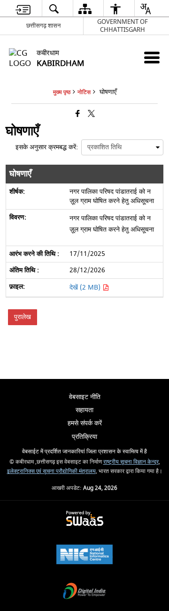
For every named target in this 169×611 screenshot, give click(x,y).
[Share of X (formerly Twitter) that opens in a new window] (91, 114)
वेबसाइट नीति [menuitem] (84, 397)
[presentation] (122, 147)
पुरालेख (22, 317)
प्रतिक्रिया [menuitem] (84, 437)
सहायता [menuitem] (84, 410)
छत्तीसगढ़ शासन (43, 25)
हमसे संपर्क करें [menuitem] (85, 423)
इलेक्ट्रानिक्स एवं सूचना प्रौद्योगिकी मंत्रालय (51, 471)
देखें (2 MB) (85, 287)
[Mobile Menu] (152, 57)
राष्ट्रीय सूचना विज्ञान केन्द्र (131, 462)
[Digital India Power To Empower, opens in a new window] (84, 592)
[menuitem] (23, 8)
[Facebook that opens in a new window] (78, 114)
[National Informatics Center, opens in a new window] (84, 556)
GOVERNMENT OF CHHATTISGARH (122, 25)
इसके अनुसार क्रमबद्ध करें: (46, 147)
